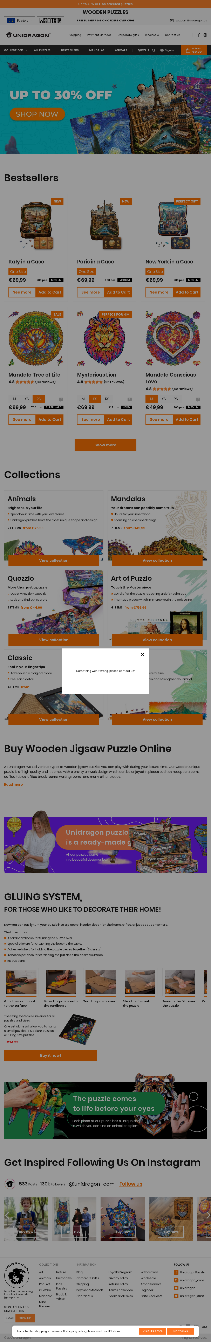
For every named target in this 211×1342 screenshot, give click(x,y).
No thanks (180, 1331)
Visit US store (153, 1331)
